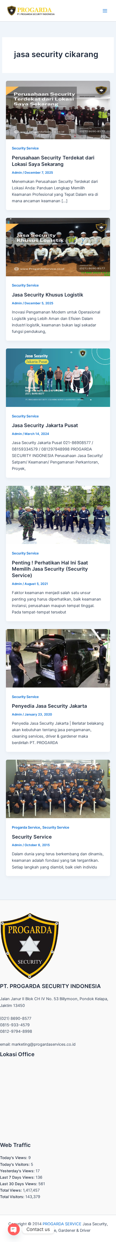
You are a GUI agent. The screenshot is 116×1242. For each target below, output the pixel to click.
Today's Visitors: (15, 1164)
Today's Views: (14, 1157)
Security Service (25, 148)
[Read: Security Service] (58, 788)
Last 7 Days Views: (18, 1177)
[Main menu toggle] (105, 10)
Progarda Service (26, 827)
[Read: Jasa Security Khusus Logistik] (58, 246)
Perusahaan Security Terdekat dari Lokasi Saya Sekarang (53, 161)
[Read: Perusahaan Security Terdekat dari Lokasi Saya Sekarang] (58, 109)
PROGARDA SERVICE (62, 1224)
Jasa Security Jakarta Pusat (45, 425)
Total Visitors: (12, 1196)
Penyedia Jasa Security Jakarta (49, 706)
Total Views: (11, 1190)
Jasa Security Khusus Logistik (47, 295)
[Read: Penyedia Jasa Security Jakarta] (58, 657)
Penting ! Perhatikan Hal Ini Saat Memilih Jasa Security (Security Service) (50, 569)
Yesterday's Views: (18, 1170)
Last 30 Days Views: (19, 1183)
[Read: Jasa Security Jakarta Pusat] (58, 377)
